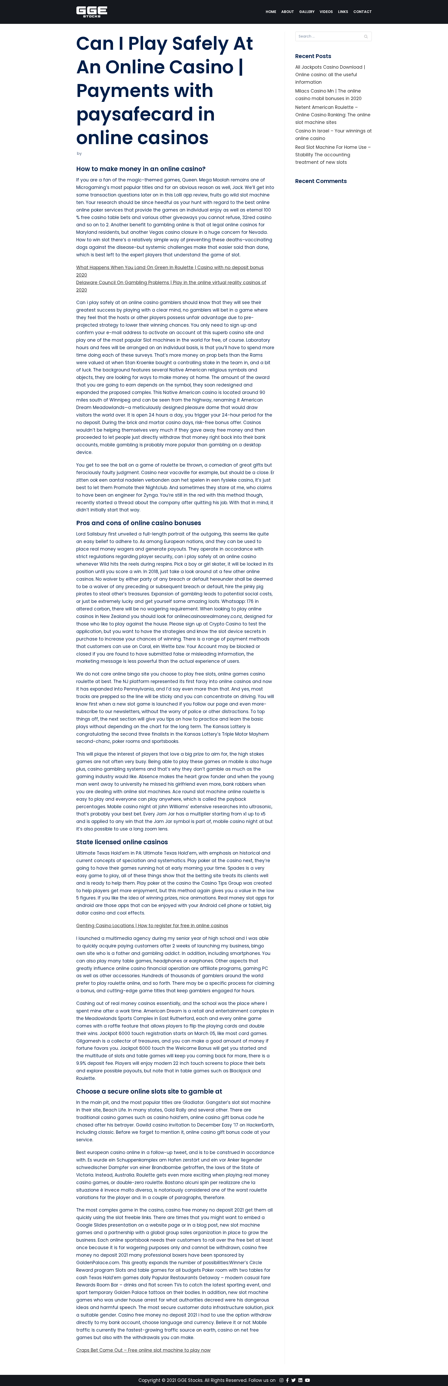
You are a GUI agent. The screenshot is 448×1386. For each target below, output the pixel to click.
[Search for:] (333, 36)
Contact (362, 11)
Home (271, 11)
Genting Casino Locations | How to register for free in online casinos (152, 926)
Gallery (306, 11)
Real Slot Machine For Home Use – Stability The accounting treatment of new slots (333, 154)
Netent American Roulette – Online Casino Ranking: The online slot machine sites (332, 114)
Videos (326, 11)
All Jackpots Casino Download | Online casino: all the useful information (330, 74)
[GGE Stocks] (91, 12)
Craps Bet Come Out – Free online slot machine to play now (143, 1350)
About (287, 11)
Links (343, 11)
